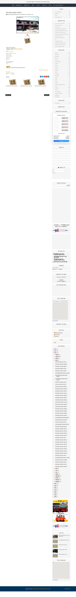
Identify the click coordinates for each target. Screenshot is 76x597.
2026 (66, 130)
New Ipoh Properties (58, 332)
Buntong (56, 59)
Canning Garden (58, 61)
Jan (62, 130)
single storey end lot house (60, 44)
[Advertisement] (18, 9)
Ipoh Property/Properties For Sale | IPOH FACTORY (60, 257)
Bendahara (57, 56)
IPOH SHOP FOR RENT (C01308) (60, 462)
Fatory (37, 5)
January (57, 354)
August (57, 474)
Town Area (57, 88)
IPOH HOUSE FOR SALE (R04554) (61, 415)
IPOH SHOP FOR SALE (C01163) (60, 455)
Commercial (26, 5)
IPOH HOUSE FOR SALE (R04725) (61, 444)
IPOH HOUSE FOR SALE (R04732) (61, 440)
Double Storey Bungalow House (60, 28)
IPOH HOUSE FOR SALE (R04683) (61, 408)
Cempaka (56, 63)
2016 (55, 487)
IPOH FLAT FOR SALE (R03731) (60, 384)
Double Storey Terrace (59, 35)
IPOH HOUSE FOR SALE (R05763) (26, 86)
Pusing (56, 77)
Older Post (47, 95)
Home (13, 5)
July (56, 472)
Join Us (50, 5)
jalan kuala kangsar (58, 93)
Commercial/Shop (58, 11)
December (57, 481)
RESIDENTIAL (18, 5)
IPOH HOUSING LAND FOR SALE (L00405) (62, 373)
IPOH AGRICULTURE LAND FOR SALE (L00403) (61, 376)
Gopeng (56, 68)
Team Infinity (57, 334)
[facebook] (64, 589)
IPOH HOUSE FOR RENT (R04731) (61, 428)
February (57, 356)
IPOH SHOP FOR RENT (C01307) (60, 382)
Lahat (56, 72)
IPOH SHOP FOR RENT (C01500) (63, 554)
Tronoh (56, 89)
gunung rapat (57, 91)
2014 (55, 483)
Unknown (56, 336)
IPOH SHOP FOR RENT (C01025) (60, 362)
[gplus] (68, 589)
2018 (55, 491)
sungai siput (57, 96)
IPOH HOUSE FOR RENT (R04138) (61, 433)
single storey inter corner (59, 46)
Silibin (56, 79)
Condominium (57, 27)
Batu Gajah (57, 54)
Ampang (56, 52)
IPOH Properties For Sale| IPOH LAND (60, 261)
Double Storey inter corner (60, 37)
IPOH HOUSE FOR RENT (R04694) (61, 364)
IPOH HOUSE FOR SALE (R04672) (61, 386)
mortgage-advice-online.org (61, 143)
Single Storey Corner (58, 41)
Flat (55, 39)
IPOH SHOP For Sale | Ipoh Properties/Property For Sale (59, 259)
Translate (60, 269)
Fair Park (56, 66)
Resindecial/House (58, 17)
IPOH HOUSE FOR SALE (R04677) (61, 397)
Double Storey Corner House (60, 32)
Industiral (56, 13)
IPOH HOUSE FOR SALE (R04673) (61, 393)
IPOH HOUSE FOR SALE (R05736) (12, 86)
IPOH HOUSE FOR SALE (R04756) (61, 466)
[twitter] (66, 589)
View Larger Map (55, 320)
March (57, 358)
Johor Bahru (57, 103)
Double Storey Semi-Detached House (61, 34)
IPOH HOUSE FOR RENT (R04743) (61, 435)
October (57, 478)
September (58, 476)
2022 (55, 495)
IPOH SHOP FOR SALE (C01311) (60, 437)
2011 (55, 349)
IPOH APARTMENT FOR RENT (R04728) (62, 424)
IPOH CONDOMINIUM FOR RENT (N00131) (64, 540)
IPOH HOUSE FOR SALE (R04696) (61, 413)
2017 (55, 489)
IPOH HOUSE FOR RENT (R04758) (61, 453)
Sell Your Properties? (58, 5)
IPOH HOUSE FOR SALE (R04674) (61, 388)
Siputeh (56, 82)
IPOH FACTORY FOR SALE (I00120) (61, 402)
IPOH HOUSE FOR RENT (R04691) (61, 411)
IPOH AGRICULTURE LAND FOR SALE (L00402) (61, 379)
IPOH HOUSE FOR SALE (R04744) (61, 448)
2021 (55, 493)
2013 (55, 352)
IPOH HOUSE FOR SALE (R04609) (61, 404)
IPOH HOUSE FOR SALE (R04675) (61, 391)
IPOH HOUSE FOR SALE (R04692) (61, 400)
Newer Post (8, 95)
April (57, 360)
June (56, 470)
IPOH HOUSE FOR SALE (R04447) (63, 549)
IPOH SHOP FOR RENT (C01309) (60, 464)
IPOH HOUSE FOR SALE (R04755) (61, 451)
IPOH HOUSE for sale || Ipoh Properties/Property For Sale (59, 254)
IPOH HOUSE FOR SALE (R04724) (61, 420)
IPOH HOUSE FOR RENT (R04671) (61, 366)
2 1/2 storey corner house (60, 23)
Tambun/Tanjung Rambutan (60, 84)
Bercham (56, 58)
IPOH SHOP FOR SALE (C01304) (60, 371)
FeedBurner (64, 281)
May (56, 468)
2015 (55, 485)
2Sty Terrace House (58, 25)
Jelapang (56, 70)
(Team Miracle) (23, 14)
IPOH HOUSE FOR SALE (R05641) (63, 544)
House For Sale (28, 14)
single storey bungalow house (60, 42)
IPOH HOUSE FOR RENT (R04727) (61, 426)
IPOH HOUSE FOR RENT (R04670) (61, 406)
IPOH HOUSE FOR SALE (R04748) (61, 460)
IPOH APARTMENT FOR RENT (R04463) (62, 417)
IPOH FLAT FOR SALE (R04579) (60, 422)
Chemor (56, 65)
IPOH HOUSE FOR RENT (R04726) (61, 442)
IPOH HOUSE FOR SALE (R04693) (61, 395)
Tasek (56, 86)
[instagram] (69, 589)
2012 (55, 351)
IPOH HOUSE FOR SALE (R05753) (40, 86)
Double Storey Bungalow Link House (61, 30)
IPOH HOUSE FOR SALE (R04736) (61, 446)
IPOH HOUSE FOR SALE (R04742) (61, 431)
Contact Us (44, 5)
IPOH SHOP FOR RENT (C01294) (60, 368)
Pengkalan (57, 75)
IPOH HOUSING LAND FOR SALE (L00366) (62, 457)
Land (33, 5)
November (57, 479)
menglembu (57, 95)
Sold (32, 14)
